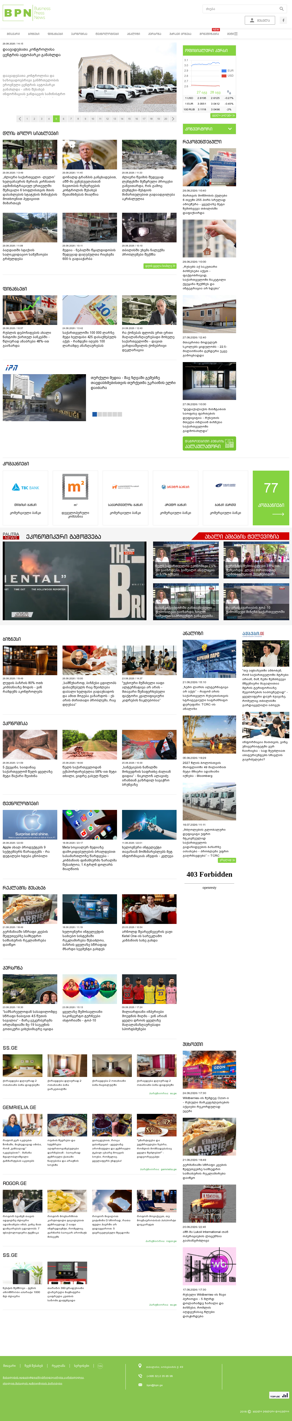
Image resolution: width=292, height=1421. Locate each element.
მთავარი (9, 1365)
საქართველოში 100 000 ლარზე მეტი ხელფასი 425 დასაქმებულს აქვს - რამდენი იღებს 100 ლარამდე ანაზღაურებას (89, 339)
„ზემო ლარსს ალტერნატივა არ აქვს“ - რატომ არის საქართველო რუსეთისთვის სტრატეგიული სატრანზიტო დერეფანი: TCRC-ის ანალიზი (205, 697)
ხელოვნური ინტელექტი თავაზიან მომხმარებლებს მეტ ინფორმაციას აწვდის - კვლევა (147, 851)
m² (75, 505)
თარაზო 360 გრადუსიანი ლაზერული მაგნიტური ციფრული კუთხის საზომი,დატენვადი (65, 1294)
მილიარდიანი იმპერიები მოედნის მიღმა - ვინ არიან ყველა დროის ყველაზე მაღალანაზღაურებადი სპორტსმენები (144, 1020)
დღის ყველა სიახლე (158, 265)
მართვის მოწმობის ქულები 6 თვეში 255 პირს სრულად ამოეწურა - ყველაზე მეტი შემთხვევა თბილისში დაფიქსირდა (205, 204)
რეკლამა (58, 1365)
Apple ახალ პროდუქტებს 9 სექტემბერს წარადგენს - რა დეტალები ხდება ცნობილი (26, 851)
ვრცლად (226, 859)
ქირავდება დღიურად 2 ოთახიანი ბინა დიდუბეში (21, 1082)
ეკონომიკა (15, 723)
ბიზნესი (12, 639)
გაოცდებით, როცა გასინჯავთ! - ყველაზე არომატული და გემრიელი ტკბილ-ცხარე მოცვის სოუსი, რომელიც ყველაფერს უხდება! (111, 1150)
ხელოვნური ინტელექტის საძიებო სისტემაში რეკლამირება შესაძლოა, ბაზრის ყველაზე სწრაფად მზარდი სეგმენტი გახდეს (85, 940)
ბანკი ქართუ (225, 505)
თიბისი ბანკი (25, 505)
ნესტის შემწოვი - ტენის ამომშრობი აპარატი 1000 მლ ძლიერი (21, 1292)
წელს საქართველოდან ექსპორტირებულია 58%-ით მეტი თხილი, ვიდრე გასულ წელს (90, 771)
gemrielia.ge (169, 1169)
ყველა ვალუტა (222, 115)
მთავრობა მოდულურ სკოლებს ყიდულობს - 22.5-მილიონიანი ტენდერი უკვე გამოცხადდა (205, 349)
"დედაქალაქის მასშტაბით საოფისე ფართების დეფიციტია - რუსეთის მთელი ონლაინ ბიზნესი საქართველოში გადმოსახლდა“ (204, 420)
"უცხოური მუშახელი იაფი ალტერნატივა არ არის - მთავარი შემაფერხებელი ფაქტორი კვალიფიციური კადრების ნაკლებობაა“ (143, 691)
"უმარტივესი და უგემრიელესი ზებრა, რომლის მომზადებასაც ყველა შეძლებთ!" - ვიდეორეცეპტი (154, 1148)
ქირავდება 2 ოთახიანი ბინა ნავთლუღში (109, 1082)
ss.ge (173, 1093)
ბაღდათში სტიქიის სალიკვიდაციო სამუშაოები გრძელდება (25, 254)
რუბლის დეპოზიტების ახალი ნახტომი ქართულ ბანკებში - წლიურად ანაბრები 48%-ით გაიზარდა (27, 339)
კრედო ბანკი (175, 505)
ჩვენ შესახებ (34, 1365)
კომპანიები (16, 464)
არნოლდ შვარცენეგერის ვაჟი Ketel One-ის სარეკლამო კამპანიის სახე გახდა (147, 936)
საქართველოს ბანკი (125, 505)
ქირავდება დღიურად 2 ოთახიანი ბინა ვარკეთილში (64, 1085)
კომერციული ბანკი (25, 513)
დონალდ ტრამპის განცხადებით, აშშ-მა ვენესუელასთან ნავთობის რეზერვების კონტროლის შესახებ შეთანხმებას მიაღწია (90, 185)
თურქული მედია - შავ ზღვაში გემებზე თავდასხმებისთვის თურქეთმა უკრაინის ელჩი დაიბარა (133, 383)
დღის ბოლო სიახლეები (30, 133)
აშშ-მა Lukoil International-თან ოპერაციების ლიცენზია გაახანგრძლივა (205, 1236)
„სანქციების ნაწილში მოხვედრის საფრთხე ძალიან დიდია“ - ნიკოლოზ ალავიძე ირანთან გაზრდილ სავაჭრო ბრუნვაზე (146, 775)
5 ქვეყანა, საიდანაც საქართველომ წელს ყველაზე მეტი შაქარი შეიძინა (27, 771)
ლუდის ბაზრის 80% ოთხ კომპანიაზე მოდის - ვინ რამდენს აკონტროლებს (23, 687)
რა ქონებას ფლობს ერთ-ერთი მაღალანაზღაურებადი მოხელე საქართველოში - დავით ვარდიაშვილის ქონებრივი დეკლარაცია (148, 341)
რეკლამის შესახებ (24, 888)
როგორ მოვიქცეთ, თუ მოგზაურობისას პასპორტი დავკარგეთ (156, 1220)
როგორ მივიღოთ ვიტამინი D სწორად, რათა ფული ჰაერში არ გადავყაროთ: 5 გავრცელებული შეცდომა (111, 1224)
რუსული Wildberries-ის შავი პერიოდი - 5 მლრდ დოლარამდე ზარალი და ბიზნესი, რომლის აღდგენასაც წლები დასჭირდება (204, 1305)
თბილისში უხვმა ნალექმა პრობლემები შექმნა (143, 252)
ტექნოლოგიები (21, 803)
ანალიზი (193, 633)
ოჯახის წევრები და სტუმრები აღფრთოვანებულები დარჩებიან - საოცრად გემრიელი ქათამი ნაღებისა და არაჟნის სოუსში (64, 1153)
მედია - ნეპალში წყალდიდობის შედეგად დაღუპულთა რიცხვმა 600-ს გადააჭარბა (89, 254)
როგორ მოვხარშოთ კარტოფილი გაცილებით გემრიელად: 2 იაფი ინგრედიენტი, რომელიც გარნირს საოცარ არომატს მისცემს (67, 1226)
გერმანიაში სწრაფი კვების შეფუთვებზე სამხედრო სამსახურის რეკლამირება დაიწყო (25, 938)
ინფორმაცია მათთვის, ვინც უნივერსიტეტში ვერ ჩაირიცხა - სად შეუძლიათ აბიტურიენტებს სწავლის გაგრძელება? (265, 750)
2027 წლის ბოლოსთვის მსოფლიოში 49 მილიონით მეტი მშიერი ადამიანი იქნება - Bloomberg (204, 769)
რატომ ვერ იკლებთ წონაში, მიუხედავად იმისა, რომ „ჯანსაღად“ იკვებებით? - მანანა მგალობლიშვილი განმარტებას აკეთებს (22, 1150)
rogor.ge (171, 1241)
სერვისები (81, 1365)
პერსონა (13, 968)
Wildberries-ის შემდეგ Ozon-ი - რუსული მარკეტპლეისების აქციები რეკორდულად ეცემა (206, 1104)
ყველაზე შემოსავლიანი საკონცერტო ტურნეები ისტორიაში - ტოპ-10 (82, 1016)
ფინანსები (15, 289)
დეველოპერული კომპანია (75, 514)
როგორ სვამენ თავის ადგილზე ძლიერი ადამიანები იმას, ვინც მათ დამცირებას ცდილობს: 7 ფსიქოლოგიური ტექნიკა (22, 1224)
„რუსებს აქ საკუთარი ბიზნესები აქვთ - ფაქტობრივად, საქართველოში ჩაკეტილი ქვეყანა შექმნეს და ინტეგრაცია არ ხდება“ (204, 277)
